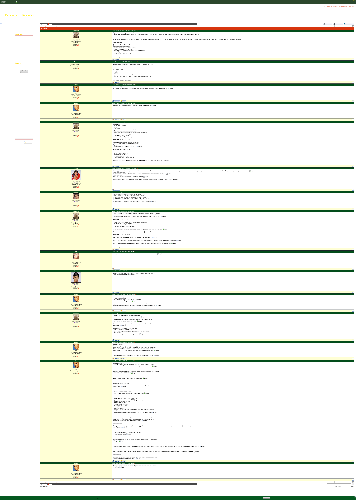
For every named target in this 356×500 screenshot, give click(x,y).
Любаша (76, 61)
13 (134, 342)
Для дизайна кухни (20, 58)
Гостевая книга (19, 55)
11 (135, 294)
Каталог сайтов (19, 51)
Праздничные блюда (21, 39)
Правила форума (343, 6)
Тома (76, 251)
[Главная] (18, 2)
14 (134, 360)
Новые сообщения (327, 6)
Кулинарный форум (20, 48)
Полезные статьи (20, 43)
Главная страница (20, 36)
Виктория (76, 192)
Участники (335, 6)
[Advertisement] (24, 107)
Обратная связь (20, 57)
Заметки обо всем (20, 50)
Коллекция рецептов (21, 38)
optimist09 (76, 30)
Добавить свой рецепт (21, 41)
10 (134, 270)
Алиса (76, 168)
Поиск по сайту (19, 60)
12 (134, 313)
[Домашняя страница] (123, 101)
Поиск (349, 6)
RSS (354, 0)
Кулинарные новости (21, 46)
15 (134, 463)
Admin (76, 84)
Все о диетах (19, 45)
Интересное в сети (20, 53)
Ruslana (76, 270)
